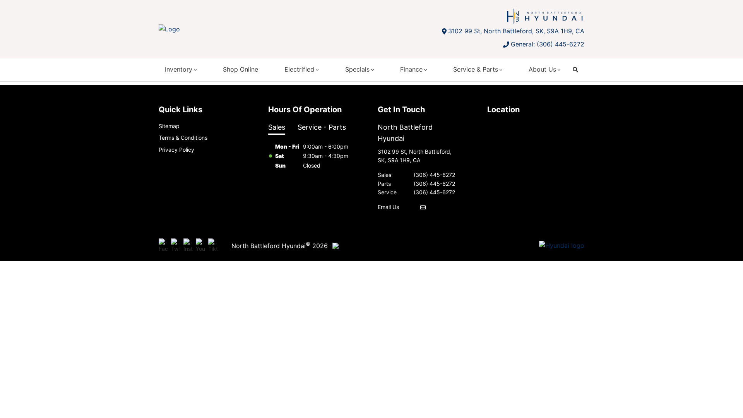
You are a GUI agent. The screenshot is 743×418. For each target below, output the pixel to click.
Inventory (178, 69)
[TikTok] (212, 245)
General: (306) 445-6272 (547, 44)
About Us (542, 69)
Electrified (299, 69)
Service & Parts (475, 69)
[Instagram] (188, 245)
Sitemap (169, 126)
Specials (357, 69)
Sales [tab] (276, 127)
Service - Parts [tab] (322, 127)
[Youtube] (200, 245)
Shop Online (240, 69)
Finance (411, 69)
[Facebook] (163, 245)
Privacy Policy (176, 149)
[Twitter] (175, 245)
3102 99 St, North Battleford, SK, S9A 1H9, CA (516, 31)
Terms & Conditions (183, 137)
